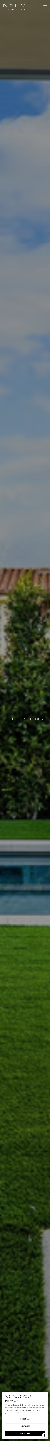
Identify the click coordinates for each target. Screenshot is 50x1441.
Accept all (25, 1433)
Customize (25, 1426)
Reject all (25, 1419)
